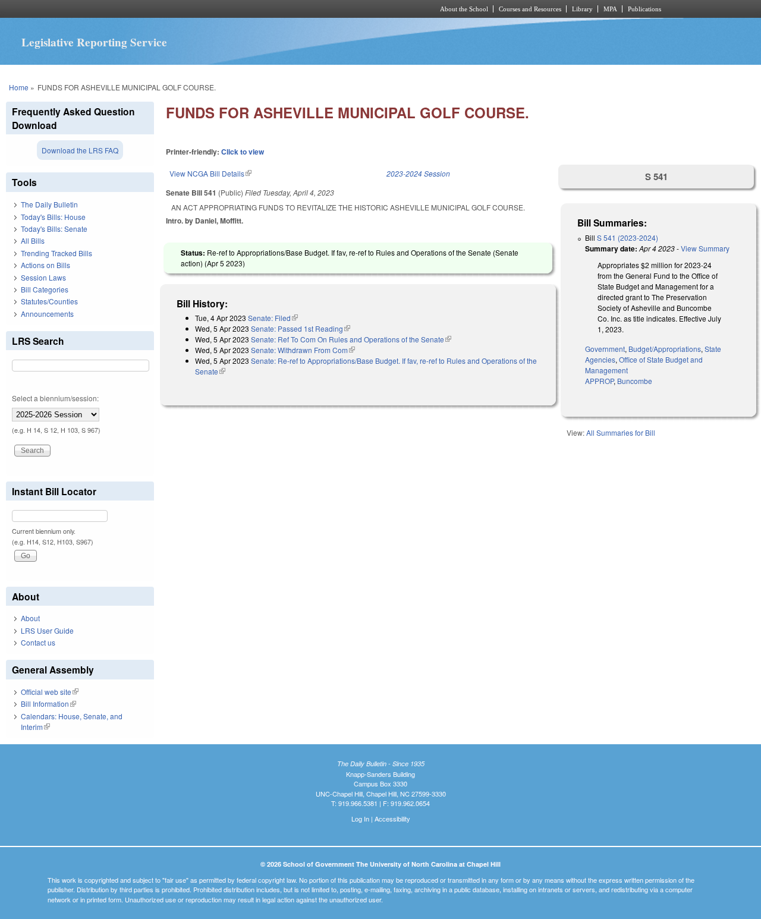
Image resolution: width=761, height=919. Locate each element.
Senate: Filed (273, 318)
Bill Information (48, 703)
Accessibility (392, 818)
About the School (464, 8)
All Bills (33, 240)
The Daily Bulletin (49, 204)
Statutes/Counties (49, 301)
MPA (610, 8)
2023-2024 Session (418, 173)
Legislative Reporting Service (94, 42)
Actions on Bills (45, 265)
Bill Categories (44, 289)
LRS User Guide (47, 630)
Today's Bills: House (53, 217)
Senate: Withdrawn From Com (303, 350)
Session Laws (43, 277)
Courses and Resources (530, 8)
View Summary (705, 248)
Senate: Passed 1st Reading (300, 328)
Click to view (242, 151)
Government (605, 349)
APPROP (599, 381)
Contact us (38, 642)
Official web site (49, 692)
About (30, 618)
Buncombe (634, 381)
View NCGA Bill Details (210, 173)
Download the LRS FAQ (80, 150)
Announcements (47, 314)
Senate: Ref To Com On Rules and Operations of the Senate (351, 339)
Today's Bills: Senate (54, 229)
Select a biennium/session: (55, 398)
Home (19, 87)
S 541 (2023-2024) (627, 237)
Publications (644, 8)
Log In (360, 818)
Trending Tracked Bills (56, 253)
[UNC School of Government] (223, 9)
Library (582, 8)
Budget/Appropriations (664, 349)
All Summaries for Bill (620, 432)
